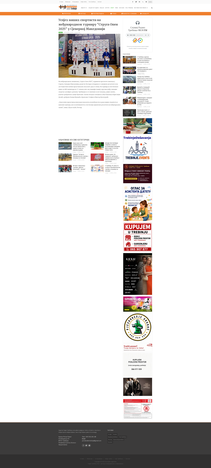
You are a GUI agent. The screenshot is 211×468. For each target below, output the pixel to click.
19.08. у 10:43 (113, 163)
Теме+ (116, 8)
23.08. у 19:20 (81, 152)
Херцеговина (140, 73)
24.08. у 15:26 (141, 74)
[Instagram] (139, 2)
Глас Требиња (92, 1)
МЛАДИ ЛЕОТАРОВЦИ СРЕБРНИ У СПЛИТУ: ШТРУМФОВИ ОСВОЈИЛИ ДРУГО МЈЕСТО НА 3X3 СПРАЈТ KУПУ (112, 146)
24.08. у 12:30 (146, 115)
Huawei (115, 434)
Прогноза (67, 13)
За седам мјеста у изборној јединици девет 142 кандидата (144, 69)
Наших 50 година (94, 8)
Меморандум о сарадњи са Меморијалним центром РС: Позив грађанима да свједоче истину (144, 101)
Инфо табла (84, 1)
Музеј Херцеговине (118, 439)
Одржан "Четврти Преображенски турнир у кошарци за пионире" (80, 156)
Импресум (67, 1)
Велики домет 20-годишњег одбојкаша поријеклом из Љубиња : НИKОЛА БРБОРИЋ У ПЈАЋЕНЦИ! (112, 158)
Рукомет (110, 442)
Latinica (150, 2)
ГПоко (114, 13)
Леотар (110, 439)
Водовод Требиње (113, 437)
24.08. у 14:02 (146, 94)
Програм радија (98, 13)
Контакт (100, 1)
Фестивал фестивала (140, 8)
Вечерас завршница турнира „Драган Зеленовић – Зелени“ (79, 167)
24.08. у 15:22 (146, 84)
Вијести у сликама (130, 13)
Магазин (121, 8)
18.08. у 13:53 (81, 171)
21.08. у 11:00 (113, 152)
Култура (107, 8)
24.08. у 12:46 (146, 106)
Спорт (112, 8)
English (102, 8)
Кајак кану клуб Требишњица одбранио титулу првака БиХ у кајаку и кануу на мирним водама (80, 146)
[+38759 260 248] (142, 2)
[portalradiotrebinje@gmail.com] (146, 2)
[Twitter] (136, 2)
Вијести (83, 8)
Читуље (83, 13)
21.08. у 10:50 (81, 160)
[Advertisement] (89, 122)
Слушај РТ (145, 13)
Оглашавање (75, 1)
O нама (61, 1)
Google (110, 434)
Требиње (139, 64)
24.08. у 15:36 (146, 64)
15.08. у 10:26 (113, 173)
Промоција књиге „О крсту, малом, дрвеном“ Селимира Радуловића (144, 111)
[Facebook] (132, 2)
